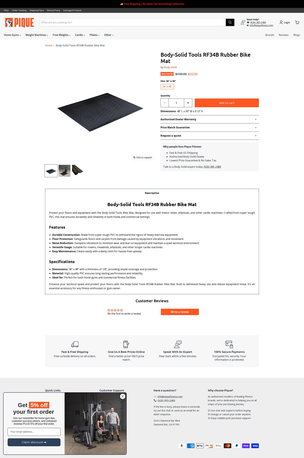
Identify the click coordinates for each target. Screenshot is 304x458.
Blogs (296, 35)
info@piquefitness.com (261, 25)
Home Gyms (11, 35)
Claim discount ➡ (34, 442)
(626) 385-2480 (258, 22)
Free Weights (61, 35)
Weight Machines (36, 35)
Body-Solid (170, 67)
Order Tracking (19, 10)
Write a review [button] (180, 312)
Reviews (284, 35)
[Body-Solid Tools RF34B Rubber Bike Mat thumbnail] (51, 171)
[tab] (152, 193)
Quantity (165, 95)
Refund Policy (53, 10)
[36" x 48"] (168, 90)
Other (108, 35)
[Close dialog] (122, 396)
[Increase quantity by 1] (188, 103)
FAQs (6, 10)
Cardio (79, 35)
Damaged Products (72, 10)
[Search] (230, 22)
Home (48, 45)
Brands (269, 35)
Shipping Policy (36, 10)
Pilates (94, 35)
